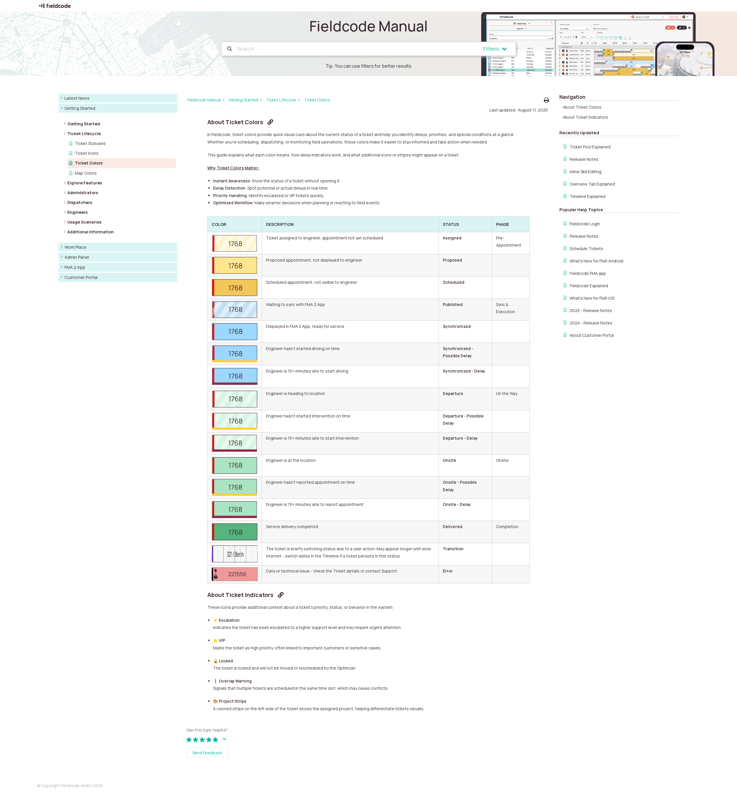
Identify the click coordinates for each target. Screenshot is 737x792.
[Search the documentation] (230, 49)
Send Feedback (207, 752)
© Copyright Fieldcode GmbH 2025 (70, 785)
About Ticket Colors (582, 107)
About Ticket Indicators (585, 117)
